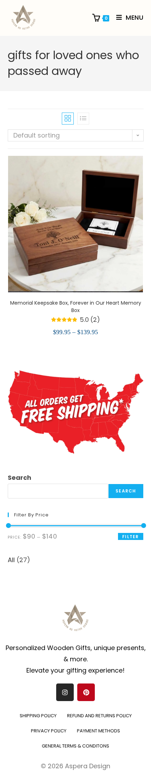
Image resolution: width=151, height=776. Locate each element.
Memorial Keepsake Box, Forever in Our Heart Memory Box (75, 306)
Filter (130, 537)
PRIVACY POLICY (48, 730)
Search (19, 477)
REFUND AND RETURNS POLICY (99, 715)
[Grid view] (68, 119)
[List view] (83, 119)
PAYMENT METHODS (98, 730)
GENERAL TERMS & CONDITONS (75, 746)
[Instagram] (65, 692)
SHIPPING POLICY (38, 715)
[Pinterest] (86, 692)
